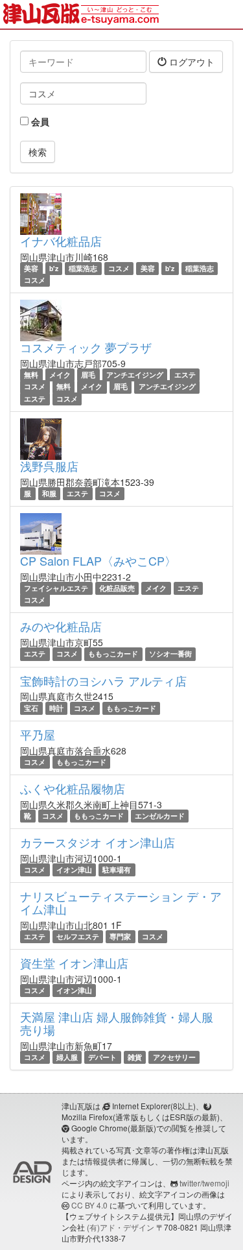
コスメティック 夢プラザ (86, 347)
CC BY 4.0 (89, 1204)
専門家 (120, 936)
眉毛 (88, 374)
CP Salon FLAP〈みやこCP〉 (98, 560)
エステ (185, 374)
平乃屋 (37, 734)
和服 (49, 493)
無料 (31, 374)
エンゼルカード (160, 816)
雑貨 (135, 1057)
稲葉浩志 (83, 268)
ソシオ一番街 (170, 653)
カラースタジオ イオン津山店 (97, 842)
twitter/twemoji (204, 1182)
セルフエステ (77, 936)
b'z (53, 268)
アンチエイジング (134, 374)
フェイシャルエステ (56, 588)
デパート (102, 1057)
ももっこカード (113, 653)
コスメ (119, 268)
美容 (31, 268)
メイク (60, 374)
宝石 (31, 708)
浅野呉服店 (49, 465)
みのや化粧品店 (61, 626)
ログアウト (190, 61)
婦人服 (67, 1057)
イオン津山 (74, 869)
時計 (56, 708)
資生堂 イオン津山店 (74, 962)
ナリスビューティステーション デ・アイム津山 (121, 902)
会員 (39, 121)
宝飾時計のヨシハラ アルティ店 (103, 680)
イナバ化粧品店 (61, 240)
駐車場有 (116, 869)
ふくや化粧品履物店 (72, 788)
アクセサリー (174, 1057)
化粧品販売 (117, 588)
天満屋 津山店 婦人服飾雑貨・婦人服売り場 (116, 1023)
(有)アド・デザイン (120, 1226)
